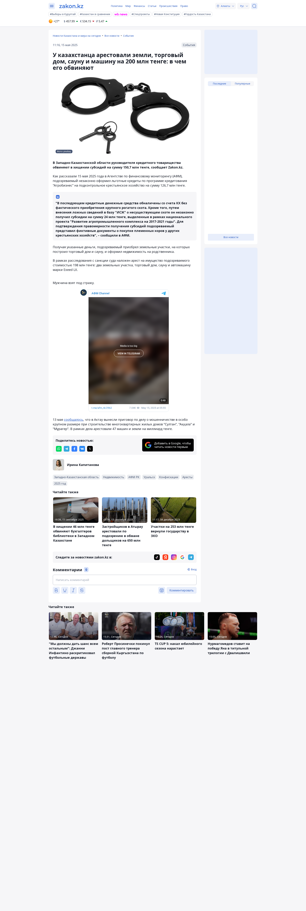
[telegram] (66, 449)
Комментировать (181, 590)
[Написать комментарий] (125, 580)
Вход (194, 569)
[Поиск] (254, 6)
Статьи (152, 6)
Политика (117, 6)
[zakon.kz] (71, 6)
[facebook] (74, 449)
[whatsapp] (59, 449)
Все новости (111, 35)
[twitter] (90, 449)
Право (184, 6)
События (128, 35)
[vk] (82, 449)
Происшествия (168, 6)
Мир (128, 6)
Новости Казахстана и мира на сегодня (77, 35)
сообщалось (73, 419)
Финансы (139, 6)
